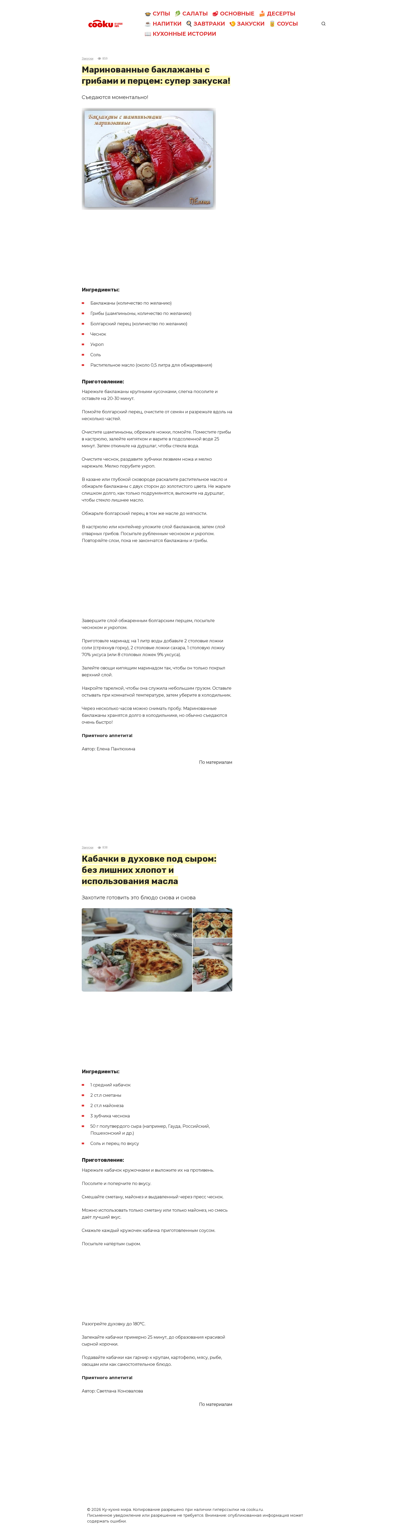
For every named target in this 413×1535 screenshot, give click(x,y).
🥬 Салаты (191, 13)
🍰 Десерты (277, 13)
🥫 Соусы (283, 23)
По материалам (215, 762)
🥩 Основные (233, 13)
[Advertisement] (157, 246)
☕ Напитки (163, 23)
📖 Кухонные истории (180, 34)
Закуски (87, 58)
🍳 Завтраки (205, 23)
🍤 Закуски (247, 23)
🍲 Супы (157, 13)
